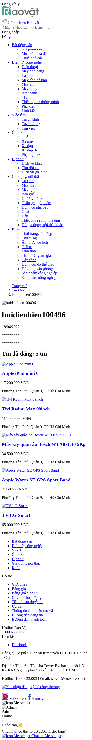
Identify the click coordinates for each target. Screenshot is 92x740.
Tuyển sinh (30, 119)
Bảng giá (19, 589)
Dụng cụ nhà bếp (35, 207)
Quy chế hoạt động (26, 597)
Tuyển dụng (31, 124)
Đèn (25, 216)
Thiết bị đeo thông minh (40, 102)
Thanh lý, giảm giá (36, 255)
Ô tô (25, 137)
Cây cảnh (29, 260)
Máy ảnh (28, 84)
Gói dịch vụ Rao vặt (23, 22)
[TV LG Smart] (15, 506)
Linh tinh (29, 251)
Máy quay (29, 89)
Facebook (19, 645)
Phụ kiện (28, 106)
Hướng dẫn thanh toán (29, 619)
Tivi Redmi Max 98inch (26, 408)
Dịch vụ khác (32, 163)
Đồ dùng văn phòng (37, 269)
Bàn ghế (28, 194)
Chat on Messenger (45, 736)
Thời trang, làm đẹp (37, 233)
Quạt (25, 212)
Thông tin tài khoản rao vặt (33, 611)
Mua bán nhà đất (35, 53)
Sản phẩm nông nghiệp (39, 277)
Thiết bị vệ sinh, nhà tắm (41, 220)
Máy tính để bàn (34, 80)
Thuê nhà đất (32, 58)
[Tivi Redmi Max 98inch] (22, 399)
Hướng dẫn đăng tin (27, 615)
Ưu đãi (17, 606)
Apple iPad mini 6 (20, 373)
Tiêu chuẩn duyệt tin (27, 602)
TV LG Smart (16, 515)
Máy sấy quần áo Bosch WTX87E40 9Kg (44, 444)
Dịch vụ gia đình (35, 172)
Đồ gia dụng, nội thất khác (42, 225)
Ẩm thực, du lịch (35, 242)
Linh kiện (29, 111)
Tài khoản (19, 290)
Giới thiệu (19, 584)
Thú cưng (29, 238)
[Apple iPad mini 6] (18, 364)
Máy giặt (28, 185)
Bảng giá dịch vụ (25, 593)
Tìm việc (28, 128)
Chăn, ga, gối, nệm (36, 203)
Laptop (27, 75)
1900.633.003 (13, 632)
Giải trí (27, 247)
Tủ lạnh (28, 181)
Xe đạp (27, 146)
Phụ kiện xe (31, 154)
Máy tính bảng (33, 71)
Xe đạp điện (31, 150)
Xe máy (28, 141)
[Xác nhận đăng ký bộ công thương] (31, 687)
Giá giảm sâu (32, 49)
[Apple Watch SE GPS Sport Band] (30, 470)
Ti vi (25, 97)
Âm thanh (29, 93)
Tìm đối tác (30, 168)
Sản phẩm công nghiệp (39, 273)
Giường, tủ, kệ (33, 198)
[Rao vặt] (20, 16)
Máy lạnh (29, 190)
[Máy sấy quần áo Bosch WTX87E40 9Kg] (36, 435)
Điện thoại (30, 67)
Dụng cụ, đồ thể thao (38, 264)
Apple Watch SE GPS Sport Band (36, 479)
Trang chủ (19, 286)
